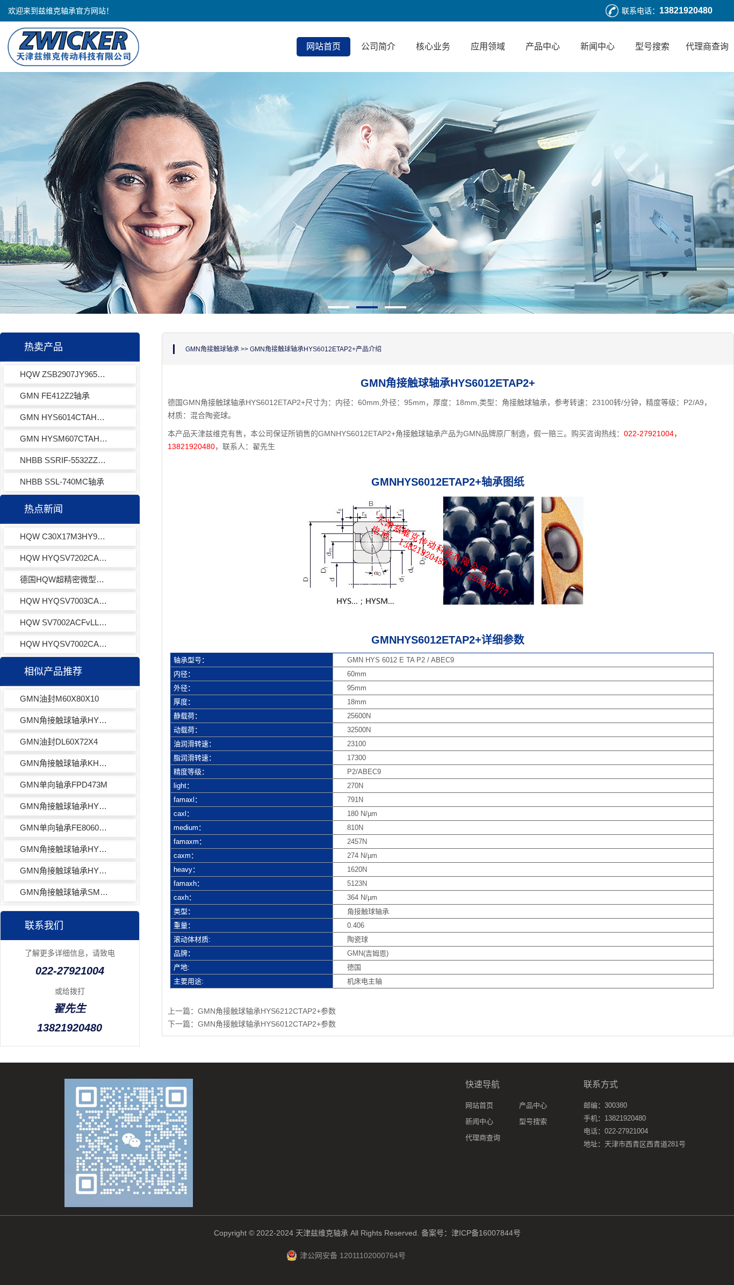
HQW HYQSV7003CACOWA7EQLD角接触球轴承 (64, 600)
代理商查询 (707, 46)
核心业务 (433, 46)
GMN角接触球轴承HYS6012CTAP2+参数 (267, 1024)
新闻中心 (597, 46)
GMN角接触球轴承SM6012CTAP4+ (64, 892)
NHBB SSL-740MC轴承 (62, 481)
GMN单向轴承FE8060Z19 (64, 827)
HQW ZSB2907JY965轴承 (64, 374)
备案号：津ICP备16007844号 (471, 1233)
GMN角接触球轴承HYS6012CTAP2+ (64, 720)
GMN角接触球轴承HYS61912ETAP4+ (64, 849)
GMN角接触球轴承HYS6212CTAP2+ (64, 870)
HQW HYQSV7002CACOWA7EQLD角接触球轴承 (64, 643)
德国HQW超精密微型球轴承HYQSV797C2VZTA (64, 579)
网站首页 (323, 46)
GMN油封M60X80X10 (59, 698)
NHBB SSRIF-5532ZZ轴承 (64, 460)
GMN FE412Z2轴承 (55, 395)
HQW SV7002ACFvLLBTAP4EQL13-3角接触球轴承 (64, 622)
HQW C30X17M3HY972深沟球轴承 (64, 536)
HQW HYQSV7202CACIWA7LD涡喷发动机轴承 (64, 557)
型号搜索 (652, 46)
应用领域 (488, 46)
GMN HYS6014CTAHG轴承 (64, 417)
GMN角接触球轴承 (212, 349)
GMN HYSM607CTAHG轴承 (64, 438)
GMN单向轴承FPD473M (63, 784)
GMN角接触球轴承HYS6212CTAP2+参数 (267, 1011)
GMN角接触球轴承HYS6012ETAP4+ (64, 806)
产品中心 (543, 46)
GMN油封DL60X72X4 (59, 741)
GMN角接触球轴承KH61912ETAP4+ (64, 763)
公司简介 (378, 46)
